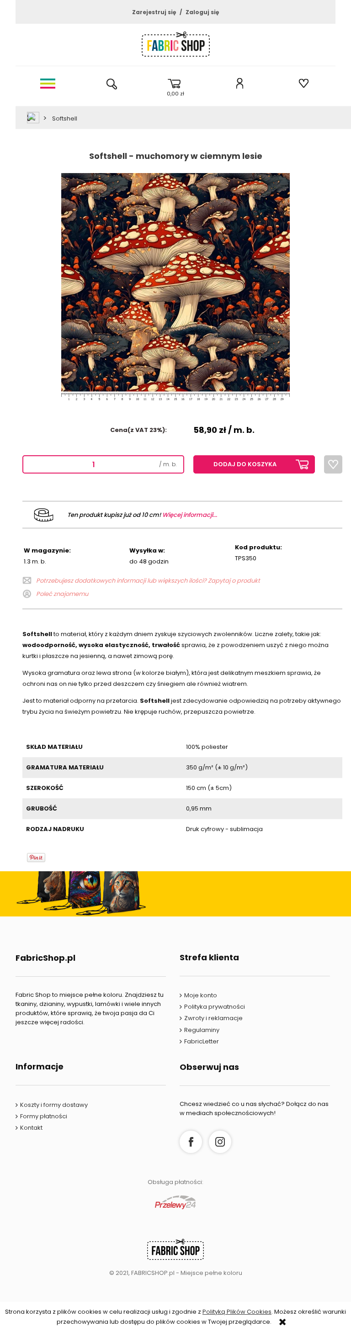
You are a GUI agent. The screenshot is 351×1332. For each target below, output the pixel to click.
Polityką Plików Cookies (236, 1311)
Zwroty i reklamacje (213, 1018)
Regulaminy (201, 1030)
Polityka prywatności (214, 1006)
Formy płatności (43, 1116)
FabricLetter (201, 1041)
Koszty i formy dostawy (54, 1104)
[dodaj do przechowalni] (333, 464)
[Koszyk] (175, 83)
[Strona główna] (176, 46)
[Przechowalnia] (303, 83)
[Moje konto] (239, 83)
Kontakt (31, 1127)
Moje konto (200, 995)
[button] (48, 83)
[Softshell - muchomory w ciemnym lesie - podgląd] (175, 287)
